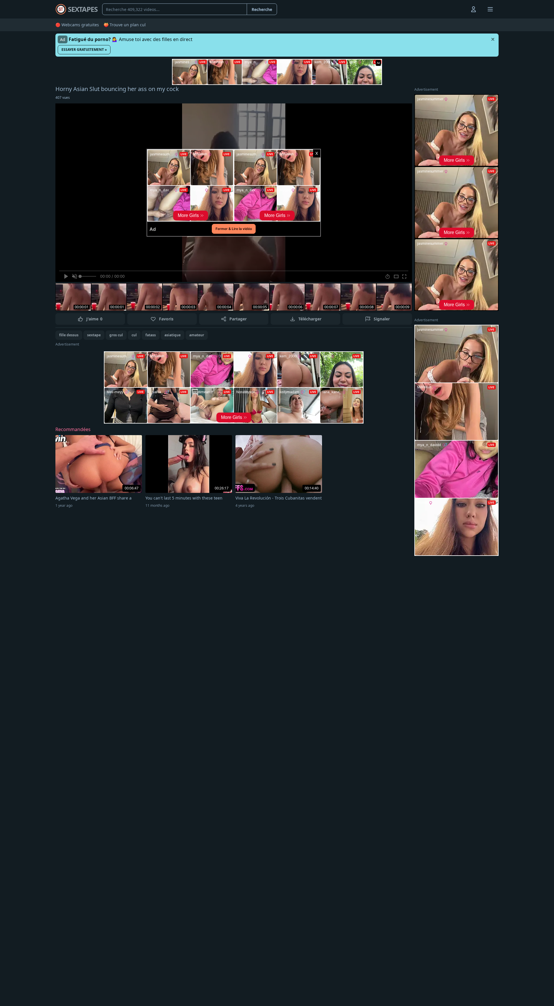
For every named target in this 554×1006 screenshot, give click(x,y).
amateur (196, 335)
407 (62, 97)
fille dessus (68, 335)
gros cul (116, 335)
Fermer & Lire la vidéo (234, 229)
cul (134, 335)
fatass (150, 335)
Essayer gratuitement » (84, 49)
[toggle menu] (460, 9)
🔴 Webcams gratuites (77, 24)
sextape (94, 335)
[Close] (492, 39)
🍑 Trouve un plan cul (125, 24)
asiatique (172, 335)
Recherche (262, 9)
